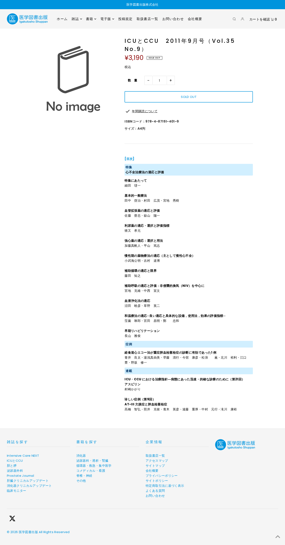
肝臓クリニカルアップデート (28, 480)
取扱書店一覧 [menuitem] (147, 18)
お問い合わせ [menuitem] (173, 18)
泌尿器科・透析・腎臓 (92, 460)
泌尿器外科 (15, 470)
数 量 (131, 80)
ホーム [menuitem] (62, 18)
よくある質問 (155, 490)
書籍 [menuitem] (89, 18)
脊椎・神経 (84, 475)
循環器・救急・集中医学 (94, 465)
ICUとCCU (15, 460)
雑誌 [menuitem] (75, 18)
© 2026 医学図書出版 (22, 532)
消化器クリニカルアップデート (29, 485)
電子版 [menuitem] (105, 18)
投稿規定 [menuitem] (125, 18)
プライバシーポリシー (162, 475)
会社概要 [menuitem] (195, 18)
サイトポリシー (157, 480)
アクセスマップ (157, 460)
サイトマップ (155, 465)
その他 (81, 480)
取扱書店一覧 (155, 455)
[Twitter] (12, 519)
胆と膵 (11, 465)
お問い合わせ (155, 495)
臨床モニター (16, 490)
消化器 (81, 455)
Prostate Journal (20, 475)
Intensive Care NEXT (23, 455)
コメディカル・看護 (90, 470)
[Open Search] (234, 19)
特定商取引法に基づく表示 (165, 485)
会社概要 (152, 470)
